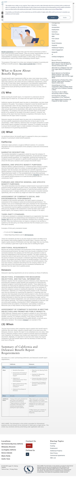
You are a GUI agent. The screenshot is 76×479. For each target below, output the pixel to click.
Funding (54, 25)
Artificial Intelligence (58, 56)
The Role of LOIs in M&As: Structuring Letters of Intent (60, 92)
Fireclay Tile (5, 219)
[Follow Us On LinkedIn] (27, 454)
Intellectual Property (58, 47)
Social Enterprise (57, 43)
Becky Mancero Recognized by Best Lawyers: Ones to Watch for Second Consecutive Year (61, 64)
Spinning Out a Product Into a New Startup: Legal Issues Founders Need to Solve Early (62, 81)
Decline (65, 17)
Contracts (55, 32)
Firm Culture (55, 38)
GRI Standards (29, 235)
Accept (53, 17)
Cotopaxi (25, 320)
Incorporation (56, 27)
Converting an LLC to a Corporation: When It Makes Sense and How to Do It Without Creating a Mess (62, 87)
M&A (53, 36)
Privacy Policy (59, 9)
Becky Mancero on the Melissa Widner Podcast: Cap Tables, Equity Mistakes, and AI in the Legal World (62, 75)
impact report (18, 232)
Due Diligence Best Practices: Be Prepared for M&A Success (61, 100)
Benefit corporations (7, 51)
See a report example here (27, 64)
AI (52, 54)
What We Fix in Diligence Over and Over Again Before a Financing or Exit (62, 69)
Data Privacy (55, 34)
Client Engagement (57, 50)
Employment (55, 29)
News (53, 41)
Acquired (54, 45)
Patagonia (36, 174)
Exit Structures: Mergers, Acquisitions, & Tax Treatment (61, 96)
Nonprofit (54, 52)
